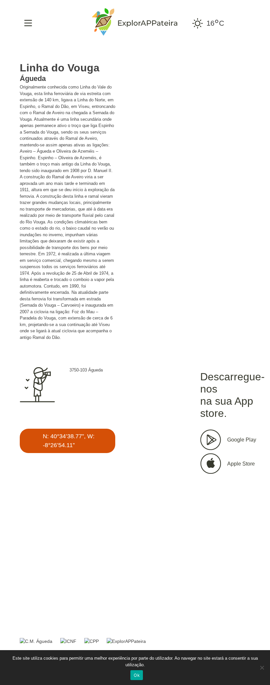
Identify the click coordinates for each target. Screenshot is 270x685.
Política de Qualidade (48, 622)
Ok (137, 675)
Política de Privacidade (116, 622)
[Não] (261, 667)
